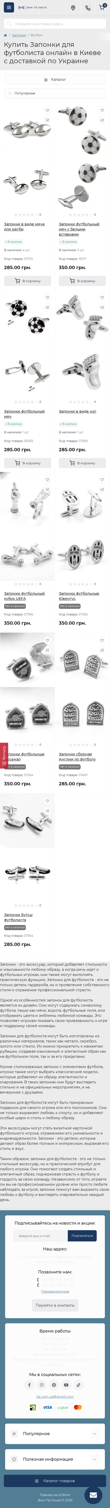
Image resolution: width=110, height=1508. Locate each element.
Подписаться (82, 1236)
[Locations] (72, 7)
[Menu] (9, 7)
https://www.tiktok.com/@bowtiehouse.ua (78, 1385)
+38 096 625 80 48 (57, 1280)
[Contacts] (87, 7)
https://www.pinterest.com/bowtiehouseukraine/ (54, 1385)
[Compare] (47, 120)
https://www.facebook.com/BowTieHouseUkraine (29, 1385)
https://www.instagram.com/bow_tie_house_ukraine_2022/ (42, 1385)
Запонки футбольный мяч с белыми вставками (79, 229)
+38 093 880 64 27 (57, 1285)
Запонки (19, 35)
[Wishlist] (47, 110)
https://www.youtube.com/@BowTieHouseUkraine (66, 1385)
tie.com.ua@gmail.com (55, 1397)
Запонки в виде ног (77, 411)
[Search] (9, 24)
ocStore (64, 1495)
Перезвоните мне (55, 1291)
